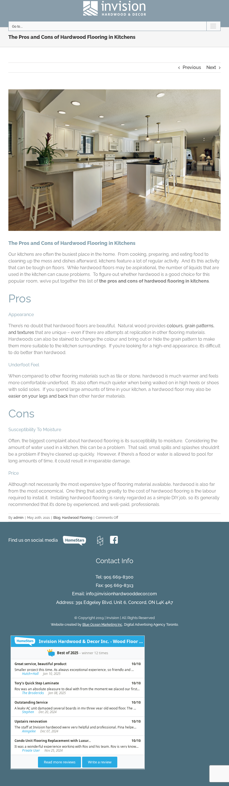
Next (211, 67)
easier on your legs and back (38, 396)
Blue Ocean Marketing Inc (102, 625)
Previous (192, 67)
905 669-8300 (118, 577)
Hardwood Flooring (77, 518)
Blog (56, 518)
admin (18, 518)
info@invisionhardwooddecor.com (121, 593)
